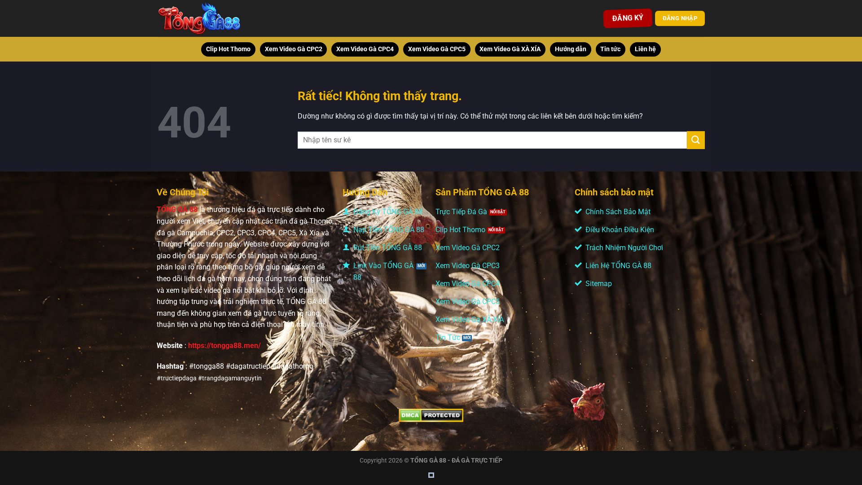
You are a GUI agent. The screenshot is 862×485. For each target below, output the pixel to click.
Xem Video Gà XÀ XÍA (510, 49)
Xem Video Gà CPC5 (437, 49)
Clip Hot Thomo (228, 49)
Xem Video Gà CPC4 (365, 49)
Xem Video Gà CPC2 (293, 49)
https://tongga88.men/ (224, 345)
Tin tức (610, 49)
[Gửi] (696, 140)
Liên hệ (645, 49)
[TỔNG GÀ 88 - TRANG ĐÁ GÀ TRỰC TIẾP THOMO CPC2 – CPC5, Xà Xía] (211, 18)
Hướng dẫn (570, 49)
